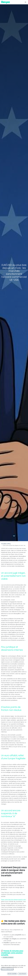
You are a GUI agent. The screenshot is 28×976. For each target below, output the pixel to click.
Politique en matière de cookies (7, 969)
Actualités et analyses (8, 957)
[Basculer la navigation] (25, 2)
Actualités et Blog (6, 543)
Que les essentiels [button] (12, 973)
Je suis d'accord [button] (22, 973)
